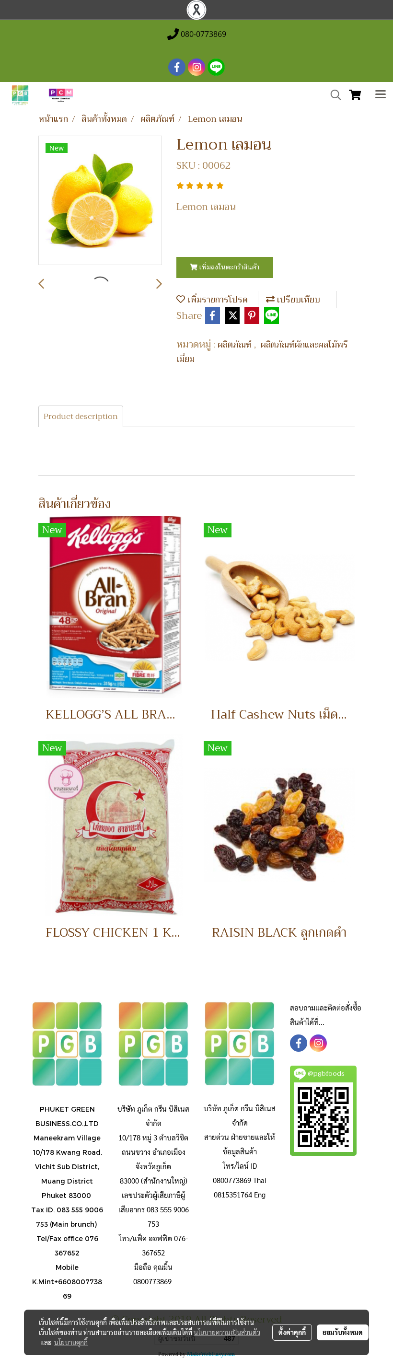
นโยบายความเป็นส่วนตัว (227, 1332)
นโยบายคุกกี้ (71, 1342)
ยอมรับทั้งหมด (343, 1332)
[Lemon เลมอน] (100, 201)
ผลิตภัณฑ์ (236, 344)
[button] (332, 95)
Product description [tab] (81, 416)
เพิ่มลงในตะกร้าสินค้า (228, 267)
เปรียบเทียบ (297, 299)
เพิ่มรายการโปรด (216, 299)
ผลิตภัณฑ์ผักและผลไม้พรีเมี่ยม (262, 352)
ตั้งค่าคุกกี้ (292, 1332)
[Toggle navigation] (380, 95)
